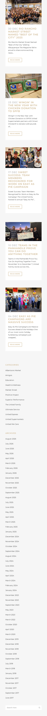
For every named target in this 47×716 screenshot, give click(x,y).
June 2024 (9, 566)
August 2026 (10, 439)
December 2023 (12, 595)
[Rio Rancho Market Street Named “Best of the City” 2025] (23, 12)
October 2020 (11, 624)
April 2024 (9, 576)
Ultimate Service (12, 409)
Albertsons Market (13, 370)
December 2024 (12, 536)
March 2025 (10, 522)
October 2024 (11, 546)
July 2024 (9, 561)
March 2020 (10, 634)
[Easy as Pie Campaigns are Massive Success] (23, 300)
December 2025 (12, 478)
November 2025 (12, 483)
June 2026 (9, 448)
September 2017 (12, 693)
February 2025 (11, 527)
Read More (15, 60)
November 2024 (12, 541)
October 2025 (11, 488)
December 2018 (12, 644)
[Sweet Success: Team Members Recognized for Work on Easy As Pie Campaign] (23, 157)
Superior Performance (14, 400)
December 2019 (12, 639)
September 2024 (12, 551)
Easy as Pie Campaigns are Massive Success (22, 319)
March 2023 (10, 615)
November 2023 (12, 600)
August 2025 (10, 497)
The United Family (13, 405)
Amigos (8, 375)
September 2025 (12, 492)
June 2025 (9, 507)
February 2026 (11, 468)
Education (9, 380)
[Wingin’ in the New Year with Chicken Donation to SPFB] (23, 86)
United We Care (12, 424)
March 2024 (10, 580)
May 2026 (9, 453)
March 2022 (10, 620)
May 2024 (9, 571)
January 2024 (11, 590)
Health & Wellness (12, 385)
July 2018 (9, 663)
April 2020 (9, 629)
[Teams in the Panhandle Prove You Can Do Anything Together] (23, 230)
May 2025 (9, 512)
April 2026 (9, 458)
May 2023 (9, 610)
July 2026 (9, 444)
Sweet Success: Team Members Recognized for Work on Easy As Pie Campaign (21, 179)
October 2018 (11, 654)
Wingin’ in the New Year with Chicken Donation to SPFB (22, 107)
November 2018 (12, 649)
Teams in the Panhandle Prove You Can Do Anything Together (23, 250)
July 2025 (9, 502)
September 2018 (12, 659)
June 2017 (9, 698)
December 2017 (11, 678)
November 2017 (11, 683)
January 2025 (11, 532)
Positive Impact (12, 395)
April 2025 (9, 517)
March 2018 (10, 668)
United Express (11, 414)
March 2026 (10, 463)
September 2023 (12, 605)
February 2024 (11, 585)
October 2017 (11, 688)
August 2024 (10, 556)
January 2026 (11, 473)
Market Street (11, 390)
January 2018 (10, 673)
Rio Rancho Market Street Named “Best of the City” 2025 (23, 33)
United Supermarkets (14, 419)
